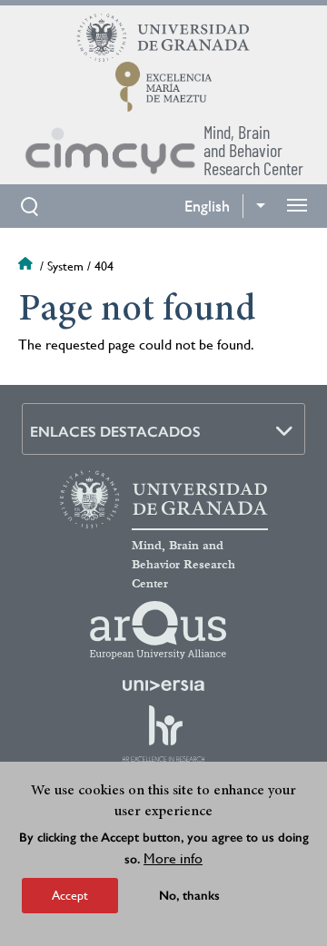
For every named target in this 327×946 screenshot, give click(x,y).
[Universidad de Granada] (163, 37)
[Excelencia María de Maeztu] (164, 86)
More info (173, 858)
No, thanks (189, 895)
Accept (70, 895)
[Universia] (163, 685)
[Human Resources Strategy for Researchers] (163, 733)
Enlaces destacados (115, 431)
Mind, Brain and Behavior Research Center (183, 564)
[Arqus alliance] (158, 630)
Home (27, 266)
